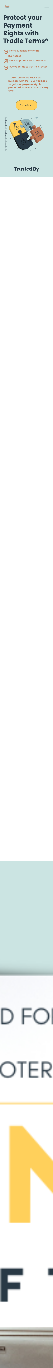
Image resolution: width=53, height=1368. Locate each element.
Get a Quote (26, 105)
